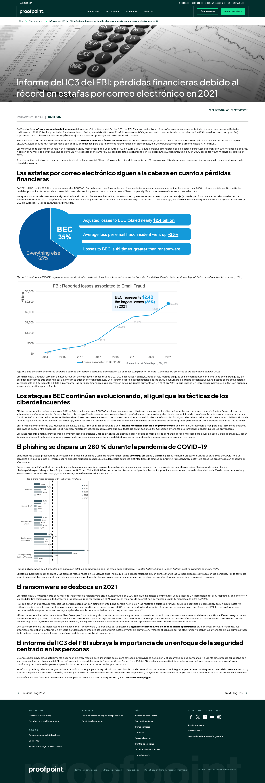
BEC (131, 196)
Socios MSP (34, 741)
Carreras (139, 732)
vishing (136, 455)
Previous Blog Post (33, 693)
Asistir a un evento (197, 725)
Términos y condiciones (86, 770)
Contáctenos (195, 730)
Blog (21, 21)
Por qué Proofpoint (144, 721)
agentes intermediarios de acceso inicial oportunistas (163, 626)
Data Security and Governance (44, 721)
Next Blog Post (234, 693)
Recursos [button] (131, 12)
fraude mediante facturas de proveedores (148, 425)
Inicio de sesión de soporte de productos (102, 715)
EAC (138, 196)
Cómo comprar (142, 727)
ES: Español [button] (235, 3)
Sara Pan (54, 117)
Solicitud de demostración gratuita (205, 736)
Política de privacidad (111, 770)
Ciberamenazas (36, 21)
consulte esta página (139, 677)
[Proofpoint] (33, 11)
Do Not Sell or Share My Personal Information (166, 770)
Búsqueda (27, 3)
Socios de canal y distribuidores (44, 735)
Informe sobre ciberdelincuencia (55, 129)
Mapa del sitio (132, 770)
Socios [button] (183, 3)
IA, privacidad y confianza (147, 749)
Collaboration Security (40, 715)
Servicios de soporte (92, 721)
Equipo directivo (143, 738)
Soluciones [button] (113, 12)
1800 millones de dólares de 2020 (101, 140)
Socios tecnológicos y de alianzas (45, 746)
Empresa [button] (149, 12)
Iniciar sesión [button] (214, 3)
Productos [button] (93, 12)
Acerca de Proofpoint (146, 715)
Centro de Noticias (144, 744)
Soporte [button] (196, 3)
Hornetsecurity (142, 755)
